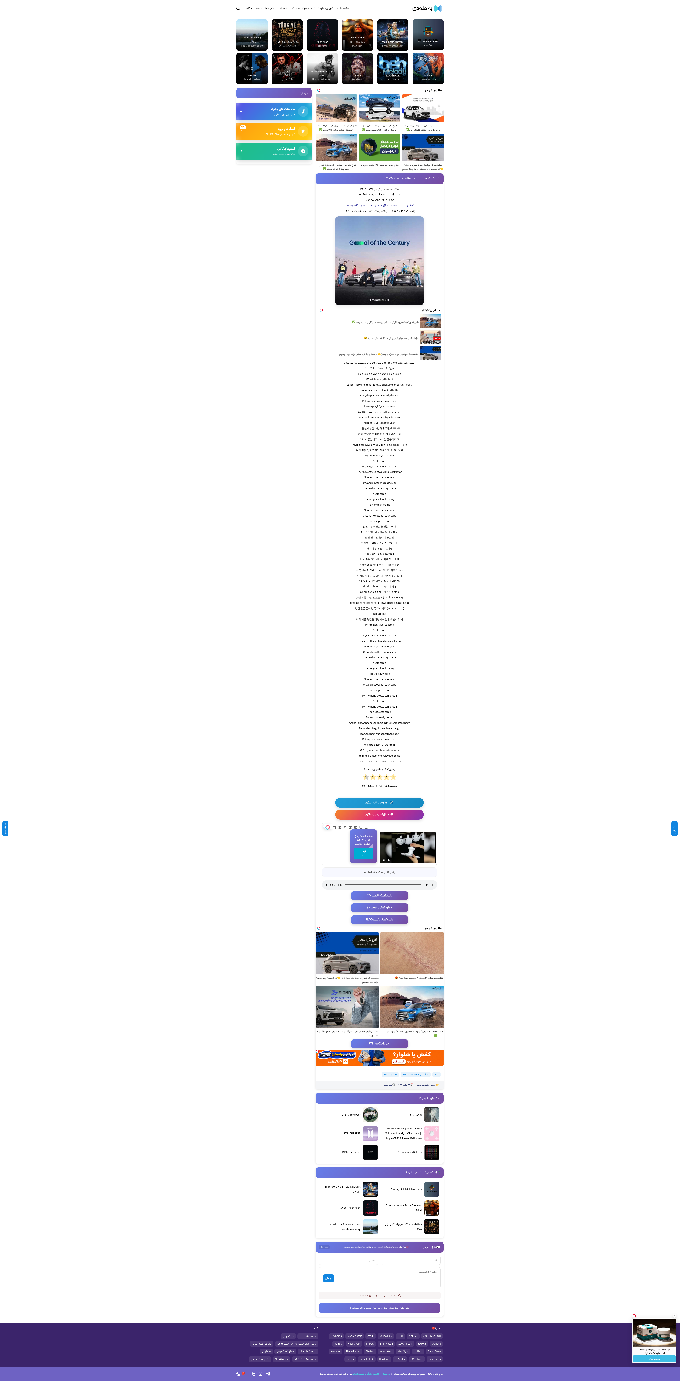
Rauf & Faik (385, 1336)
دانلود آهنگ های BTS (379, 1044)
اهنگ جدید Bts (390, 1074)
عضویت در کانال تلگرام (379, 802)
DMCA (248, 8)
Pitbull (370, 1344)
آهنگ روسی (288, 1336)
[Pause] (384, 860)
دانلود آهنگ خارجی (260, 1359)
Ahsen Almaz (353, 1351)
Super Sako (434, 1351)
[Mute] (389, 860)
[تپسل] (327, 826)
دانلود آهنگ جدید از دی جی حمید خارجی (296, 1344)
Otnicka (436, 1344)
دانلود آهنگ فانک (307, 1336)
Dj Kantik (400, 1359)
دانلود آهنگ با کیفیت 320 (379, 896)
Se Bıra (338, 1344)
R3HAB (422, 1344)
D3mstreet (417, 1359)
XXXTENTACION (432, 1336)
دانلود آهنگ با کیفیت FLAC (379, 920)
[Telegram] (268, 1374)
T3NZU (418, 1351)
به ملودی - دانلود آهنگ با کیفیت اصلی (371, 1374)
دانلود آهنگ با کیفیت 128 (379, 908)
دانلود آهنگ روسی (285, 1351)
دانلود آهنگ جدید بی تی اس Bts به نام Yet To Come (413, 179)
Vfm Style (403, 1351)
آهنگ (433, 1085)
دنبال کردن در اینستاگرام (379, 814)
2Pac (400, 1336)
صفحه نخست (342, 8)
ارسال (328, 1278)
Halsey (350, 1359)
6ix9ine (370, 1351)
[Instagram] (260, 1374)
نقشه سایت (284, 8)
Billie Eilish (435, 1359)
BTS (436, 1074)
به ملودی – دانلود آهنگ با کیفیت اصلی (428, 8)
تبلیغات (258, 8)
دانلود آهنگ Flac (308, 1351)
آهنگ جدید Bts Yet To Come (416, 1074)
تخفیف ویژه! (654, 1359)
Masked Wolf (354, 1336)
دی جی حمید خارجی (261, 1344)
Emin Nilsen (386, 1344)
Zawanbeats (405, 1344)
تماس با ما (270, 8)
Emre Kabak (366, 1359)
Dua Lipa (384, 1359)
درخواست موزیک (300, 8)
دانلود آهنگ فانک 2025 (305, 1359)
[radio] (393, 777)
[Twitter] (253, 1374)
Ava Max (335, 1351)
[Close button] (674, 1316)
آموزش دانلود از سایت (322, 8)
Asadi (370, 1336)
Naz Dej (413, 1336)
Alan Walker (281, 1359)
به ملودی (266, 1351)
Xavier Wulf (386, 1351)
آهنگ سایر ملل (422, 1085)
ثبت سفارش (363, 853)
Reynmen (336, 1336)
